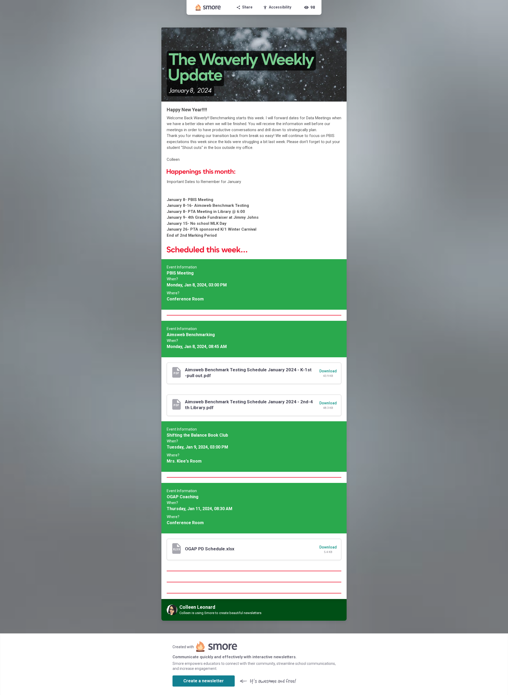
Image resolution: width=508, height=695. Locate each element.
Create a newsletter (203, 680)
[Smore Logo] (208, 7)
